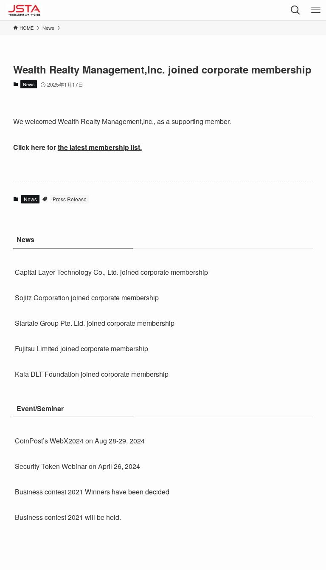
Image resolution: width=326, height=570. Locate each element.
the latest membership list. (100, 147)
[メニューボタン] (316, 10)
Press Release (70, 199)
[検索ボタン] (295, 10)
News (29, 84)
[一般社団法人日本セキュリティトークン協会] (24, 10)
